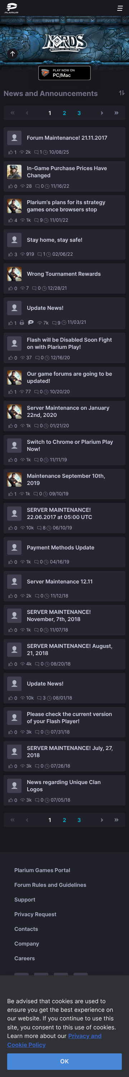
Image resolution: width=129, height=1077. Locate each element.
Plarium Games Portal (42, 870)
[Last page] (116, 113)
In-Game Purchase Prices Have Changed (67, 172)
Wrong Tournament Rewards (64, 273)
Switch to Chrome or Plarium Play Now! (70, 445)
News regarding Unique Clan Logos (64, 786)
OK (64, 1061)
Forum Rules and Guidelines (50, 884)
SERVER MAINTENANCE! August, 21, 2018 (70, 650)
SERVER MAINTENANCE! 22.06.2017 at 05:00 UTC (59, 513)
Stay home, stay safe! (54, 239)
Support (24, 899)
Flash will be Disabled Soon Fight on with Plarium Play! (69, 343)
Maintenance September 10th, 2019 (66, 479)
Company (26, 943)
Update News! (45, 307)
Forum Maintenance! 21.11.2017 (67, 137)
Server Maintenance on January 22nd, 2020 (68, 411)
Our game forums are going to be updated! (69, 377)
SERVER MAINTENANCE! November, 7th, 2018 (59, 615)
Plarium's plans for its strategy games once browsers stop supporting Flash (66, 206)
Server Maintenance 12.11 (60, 581)
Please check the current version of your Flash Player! (69, 718)
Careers (24, 958)
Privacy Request (35, 914)
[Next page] (102, 113)
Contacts (26, 928)
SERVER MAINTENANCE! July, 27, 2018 (70, 752)
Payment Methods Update (60, 547)
